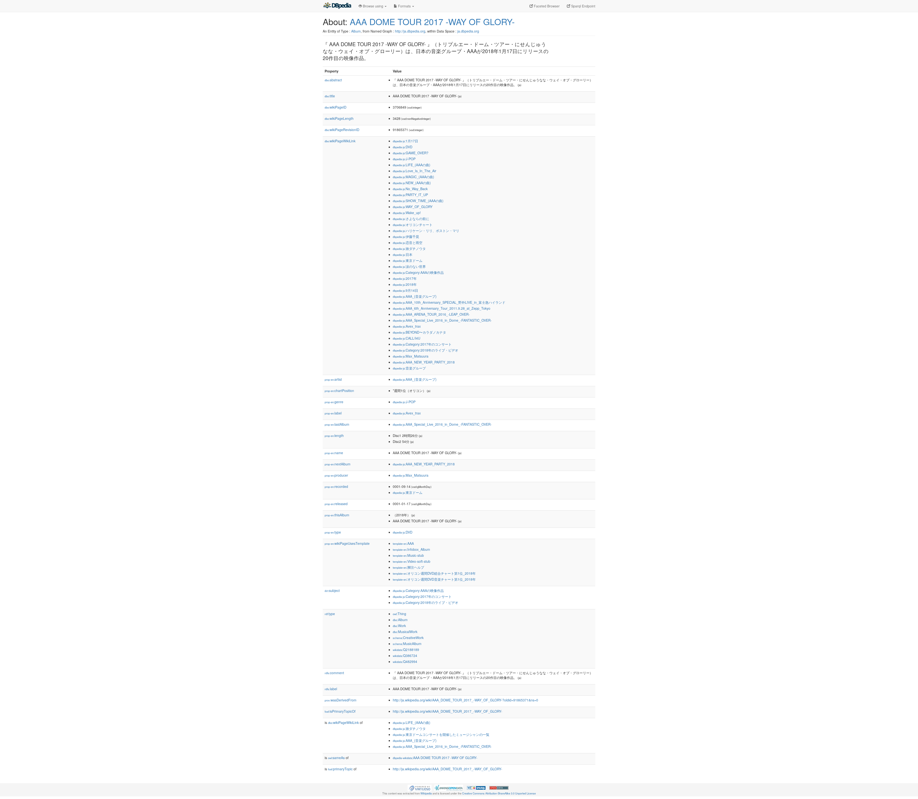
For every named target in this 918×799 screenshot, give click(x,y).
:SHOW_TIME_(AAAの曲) (418, 200)
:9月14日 (405, 290)
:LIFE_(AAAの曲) (411, 164)
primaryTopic (340, 768)
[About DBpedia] (337, 6)
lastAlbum (337, 424)
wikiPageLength (339, 118)
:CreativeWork (408, 637)
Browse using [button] (373, 6)
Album (356, 31)
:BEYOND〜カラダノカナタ (419, 332)
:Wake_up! (407, 212)
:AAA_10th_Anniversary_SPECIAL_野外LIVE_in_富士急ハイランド (449, 302)
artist (333, 379)
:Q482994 (405, 661)
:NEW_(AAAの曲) (412, 182)
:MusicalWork (405, 631)
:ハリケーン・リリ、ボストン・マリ (426, 230)
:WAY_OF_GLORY (412, 206)
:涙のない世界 (409, 266)
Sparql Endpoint (582, 6)
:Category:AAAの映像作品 (418, 272)
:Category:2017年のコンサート (422, 344)
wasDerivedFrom (340, 700)
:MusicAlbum (407, 643)
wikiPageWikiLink (340, 140)
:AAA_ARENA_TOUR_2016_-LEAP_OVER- (431, 314)
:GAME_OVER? (410, 152)
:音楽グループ (409, 368)
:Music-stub (408, 555)
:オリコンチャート (412, 224)
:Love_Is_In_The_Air (414, 170)
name (334, 452)
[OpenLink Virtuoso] (420, 787)
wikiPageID (335, 107)
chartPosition (339, 390)
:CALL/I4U (406, 338)
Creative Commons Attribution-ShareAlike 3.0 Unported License (499, 793)
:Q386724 (405, 655)
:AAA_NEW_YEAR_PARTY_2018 (424, 362)
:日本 (402, 254)
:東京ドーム (407, 260)
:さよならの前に (411, 218)
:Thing (399, 613)
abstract (333, 79)
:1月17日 (405, 140)
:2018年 (405, 284)
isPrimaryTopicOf (340, 711)
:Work (399, 625)
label (333, 413)
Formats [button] (404, 6)
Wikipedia (426, 793)
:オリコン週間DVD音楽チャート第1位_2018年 (434, 579)
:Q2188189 (406, 649)
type (333, 532)
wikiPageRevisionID (342, 129)
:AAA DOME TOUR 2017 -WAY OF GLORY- (435, 757)
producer (336, 475)
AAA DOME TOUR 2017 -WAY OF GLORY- (432, 21)
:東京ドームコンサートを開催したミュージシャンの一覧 (441, 734)
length (334, 435)
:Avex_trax (407, 326)
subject (332, 590)
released (336, 503)
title (330, 96)
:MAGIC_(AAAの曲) (413, 176)
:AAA (403, 543)
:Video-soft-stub (411, 561)
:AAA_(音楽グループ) (415, 296)
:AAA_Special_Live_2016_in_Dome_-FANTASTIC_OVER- (442, 320)
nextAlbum (337, 464)
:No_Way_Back (410, 188)
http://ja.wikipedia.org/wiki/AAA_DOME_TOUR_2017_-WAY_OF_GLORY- (447, 711)
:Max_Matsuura (410, 356)
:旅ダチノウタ (409, 248)
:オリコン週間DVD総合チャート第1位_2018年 (434, 573)
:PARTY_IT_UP (410, 194)
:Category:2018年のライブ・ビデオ (425, 350)
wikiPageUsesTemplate (347, 543)
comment (334, 672)
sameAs (336, 757)
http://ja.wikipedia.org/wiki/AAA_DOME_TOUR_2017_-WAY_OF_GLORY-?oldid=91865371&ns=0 (465, 700)
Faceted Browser (546, 6)
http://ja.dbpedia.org (410, 31)
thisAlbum (337, 514)
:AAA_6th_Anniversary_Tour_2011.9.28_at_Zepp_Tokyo (441, 308)
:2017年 (405, 278)
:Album (400, 619)
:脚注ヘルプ (408, 567)
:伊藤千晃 (406, 236)
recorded (336, 486)
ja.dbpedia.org (468, 31)
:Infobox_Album (411, 549)
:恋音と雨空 (407, 242)
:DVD (402, 146)
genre (334, 401)
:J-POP (404, 158)
